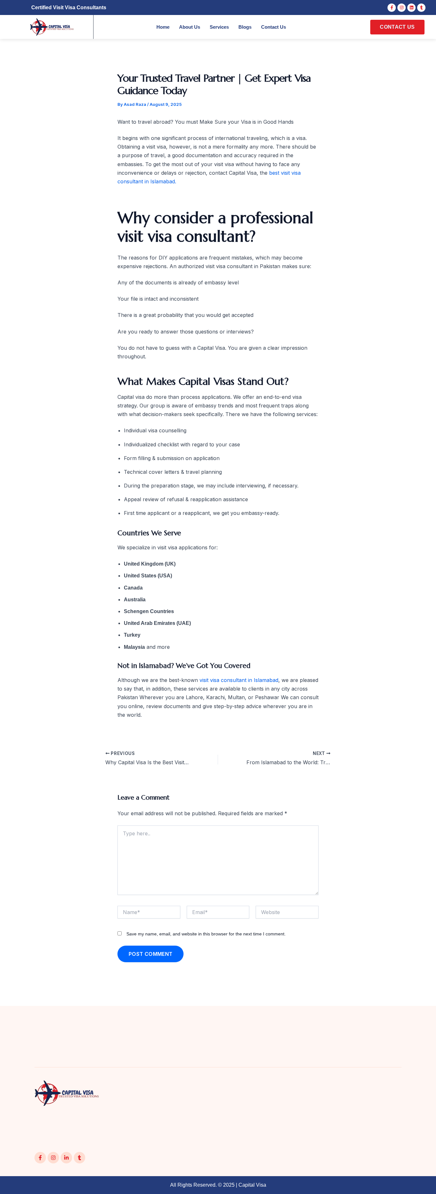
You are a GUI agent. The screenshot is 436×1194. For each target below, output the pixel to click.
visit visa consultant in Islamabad (238, 680)
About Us (189, 27)
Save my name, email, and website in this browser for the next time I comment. (206, 933)
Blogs (245, 27)
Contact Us (273, 27)
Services (219, 27)
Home (162, 27)
